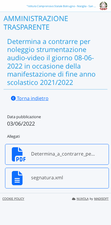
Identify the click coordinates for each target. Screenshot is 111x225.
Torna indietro (32, 98)
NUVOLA (83, 199)
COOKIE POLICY (13, 199)
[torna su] (99, 207)
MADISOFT (101, 199)
